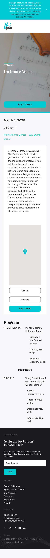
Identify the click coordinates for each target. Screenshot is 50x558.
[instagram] (10, 528)
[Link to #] (46, 26)
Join (10, 471)
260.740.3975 (10, 515)
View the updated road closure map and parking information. (26, 14)
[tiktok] (15, 528)
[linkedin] (24, 528)
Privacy (6, 535)
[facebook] (5, 528)
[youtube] (20, 528)
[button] (25, 252)
